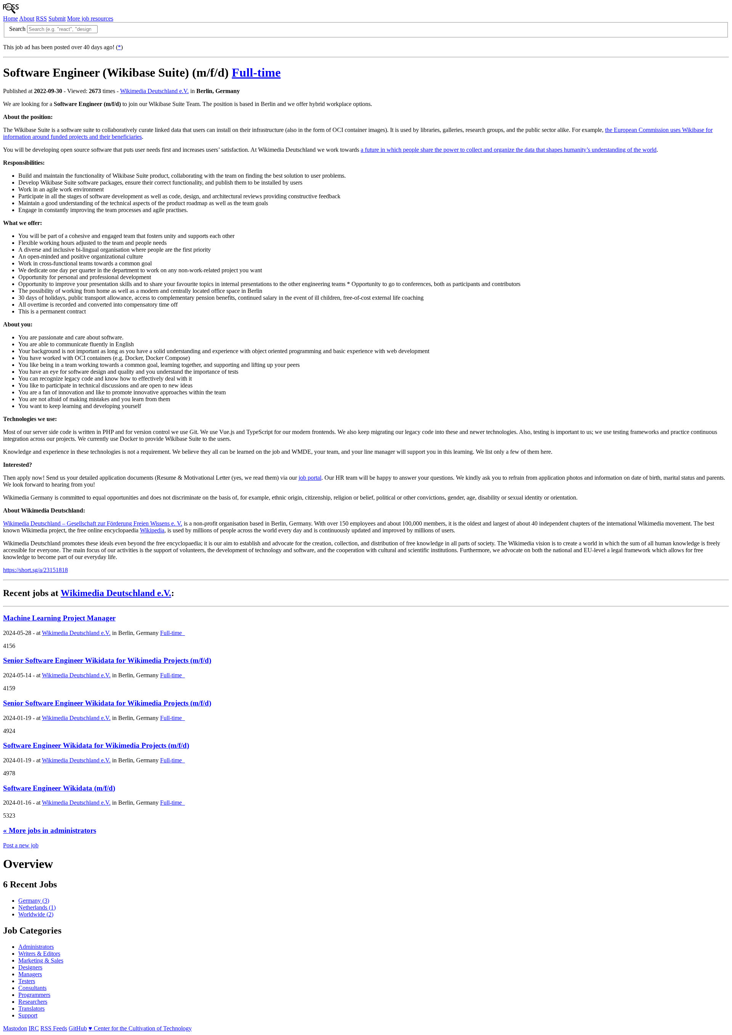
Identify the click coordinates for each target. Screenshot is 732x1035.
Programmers (34, 995)
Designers (30, 967)
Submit (57, 18)
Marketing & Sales (40, 960)
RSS (41, 18)
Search (17, 29)
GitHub (78, 1028)
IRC (34, 1028)
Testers (26, 981)
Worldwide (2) (35, 914)
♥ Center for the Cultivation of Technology (140, 1028)
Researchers (32, 1001)
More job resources (90, 18)
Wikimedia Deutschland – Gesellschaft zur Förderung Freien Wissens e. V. (92, 523)
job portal (310, 477)
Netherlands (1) (37, 907)
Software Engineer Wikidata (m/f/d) (59, 788)
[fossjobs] (11, 11)
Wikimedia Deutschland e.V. (154, 91)
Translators (31, 1008)
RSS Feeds (53, 1028)
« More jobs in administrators (49, 830)
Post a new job (21, 845)
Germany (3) (33, 900)
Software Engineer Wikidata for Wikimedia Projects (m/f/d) (96, 745)
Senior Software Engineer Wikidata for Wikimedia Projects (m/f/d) (107, 660)
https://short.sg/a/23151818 (35, 570)
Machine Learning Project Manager (59, 618)
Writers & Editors (39, 953)
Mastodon (15, 1028)
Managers (30, 974)
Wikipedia (152, 530)
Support (27, 1015)
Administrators (36, 946)
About (26, 18)
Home (10, 18)
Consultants (32, 988)
